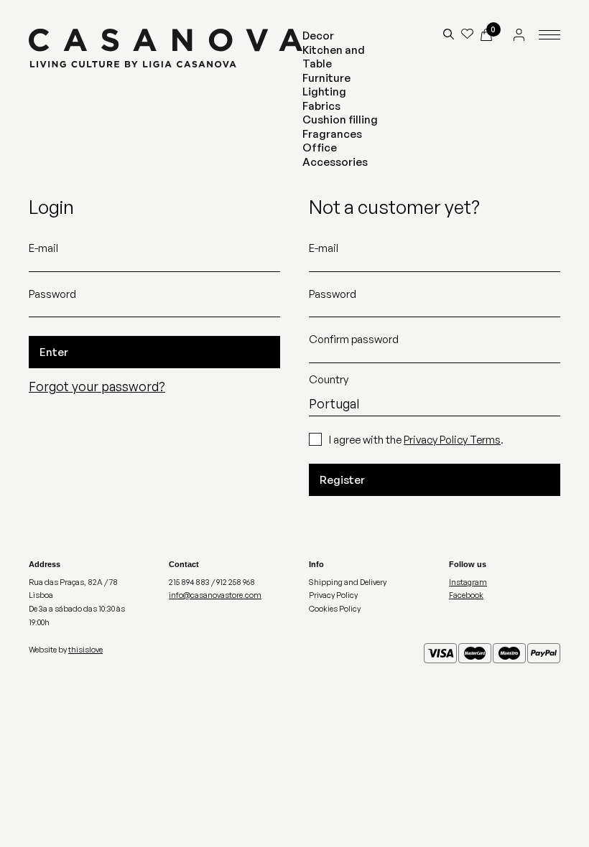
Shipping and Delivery (347, 582)
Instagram (468, 582)
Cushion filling (340, 119)
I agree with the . (416, 439)
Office (319, 147)
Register (342, 480)
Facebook (466, 595)
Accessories (335, 162)
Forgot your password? (97, 386)
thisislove (85, 650)
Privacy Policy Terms (452, 439)
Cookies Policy (335, 609)
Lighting (324, 91)
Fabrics (321, 106)
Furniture (326, 78)
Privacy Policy (333, 595)
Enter (54, 352)
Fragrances (332, 134)
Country (328, 379)
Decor (318, 35)
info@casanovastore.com (215, 595)
